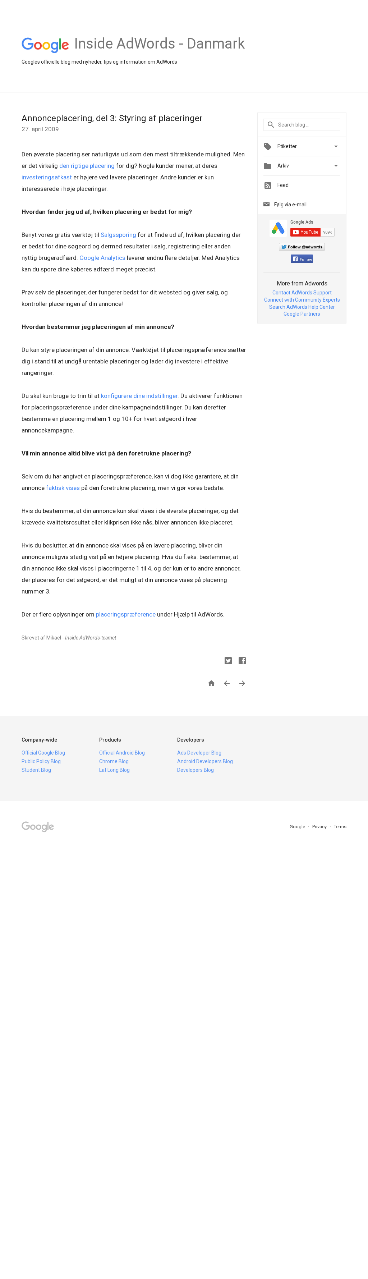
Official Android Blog (122, 753)
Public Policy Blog (41, 761)
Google (298, 826)
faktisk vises (63, 487)
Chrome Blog (114, 761)
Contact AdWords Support (302, 292)
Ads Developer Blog (199, 753)
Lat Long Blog (114, 770)
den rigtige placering (87, 165)
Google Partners (302, 314)
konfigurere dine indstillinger (139, 395)
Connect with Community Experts (302, 300)
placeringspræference (126, 614)
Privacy (320, 826)
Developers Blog (195, 770)
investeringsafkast (47, 177)
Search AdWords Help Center (302, 307)
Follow (306, 259)
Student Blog (36, 770)
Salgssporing (118, 234)
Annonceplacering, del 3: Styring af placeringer (112, 118)
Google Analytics (102, 257)
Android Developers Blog (205, 761)
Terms (340, 826)
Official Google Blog (43, 753)
